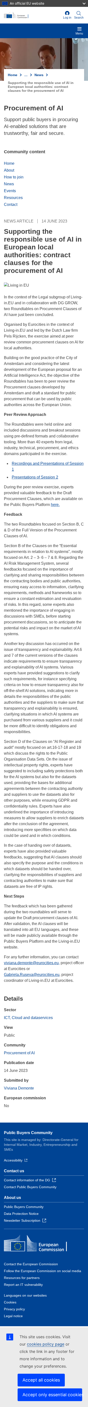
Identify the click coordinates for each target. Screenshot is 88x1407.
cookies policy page (45, 1344)
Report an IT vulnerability (23, 1285)
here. (55, 505)
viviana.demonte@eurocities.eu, (32, 963)
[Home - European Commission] (32, 15)
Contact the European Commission (31, 1264)
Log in (67, 17)
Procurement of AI (19, 1053)
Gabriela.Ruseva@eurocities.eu (31, 975)
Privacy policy (14, 1309)
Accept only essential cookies (52, 1394)
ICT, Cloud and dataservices (28, 1018)
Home (12, 75)
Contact (10, 204)
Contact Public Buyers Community (30, 1187)
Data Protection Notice (21, 1214)
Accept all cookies (41, 1380)
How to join (13, 177)
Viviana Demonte (19, 1088)
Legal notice (13, 1316)
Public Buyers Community (28, 1133)
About (9, 170)
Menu (79, 33)
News (39, 75)
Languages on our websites (25, 1295)
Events (10, 191)
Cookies (10, 1302)
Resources (13, 198)
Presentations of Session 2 (35, 477)
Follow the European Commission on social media (42, 1271)
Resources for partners (22, 1278)
